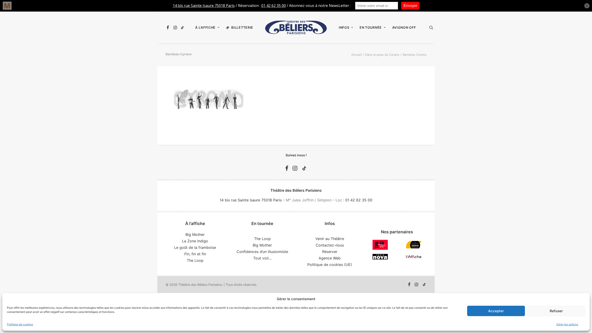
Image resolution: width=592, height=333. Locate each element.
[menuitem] (168, 27)
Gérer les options (567, 324)
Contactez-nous (330, 245)
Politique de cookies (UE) (329, 264)
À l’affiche (205, 27)
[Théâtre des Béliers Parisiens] (296, 27)
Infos (344, 27)
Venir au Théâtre (329, 238)
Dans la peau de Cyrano (382, 54)
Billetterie (242, 27)
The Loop (195, 260)
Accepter (496, 311)
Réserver (329, 251)
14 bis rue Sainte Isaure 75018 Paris (251, 200)
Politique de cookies (20, 324)
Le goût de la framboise (195, 247)
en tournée (371, 27)
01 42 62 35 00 (358, 200)
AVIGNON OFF (404, 27)
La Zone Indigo (195, 241)
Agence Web (330, 258)
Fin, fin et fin (195, 254)
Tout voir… (262, 258)
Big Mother (195, 234)
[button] (168, 27)
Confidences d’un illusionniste (262, 251)
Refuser (556, 311)
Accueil (356, 54)
